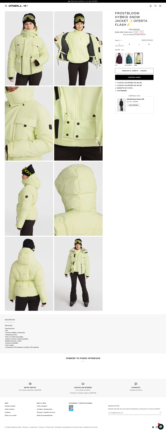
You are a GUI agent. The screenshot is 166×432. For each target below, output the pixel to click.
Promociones (50, 427)
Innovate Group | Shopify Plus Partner (85, 427)
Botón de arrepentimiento (45, 415)
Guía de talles (147, 40)
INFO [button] (6, 403)
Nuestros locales (10, 406)
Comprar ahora (134, 77)
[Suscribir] (159, 412)
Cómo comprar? (42, 406)
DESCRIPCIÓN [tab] (10, 320)
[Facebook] (153, 427)
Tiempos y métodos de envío (46, 412)
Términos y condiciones (30, 427)
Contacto (7, 412)
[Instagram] (157, 427)
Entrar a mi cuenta (10, 415)
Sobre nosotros (9, 409)
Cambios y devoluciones (44, 409)
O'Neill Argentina (11, 427)
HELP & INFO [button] (41, 403)
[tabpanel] (83, 336)
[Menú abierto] (7, 6)
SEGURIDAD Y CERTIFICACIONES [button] (80, 403)
